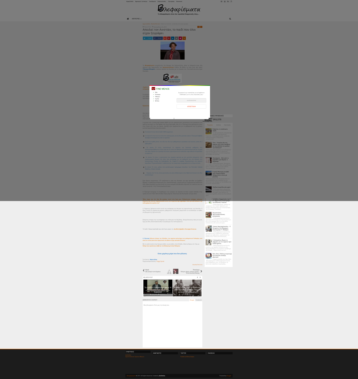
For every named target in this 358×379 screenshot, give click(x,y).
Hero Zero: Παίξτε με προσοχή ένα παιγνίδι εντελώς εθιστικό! (222, 255)
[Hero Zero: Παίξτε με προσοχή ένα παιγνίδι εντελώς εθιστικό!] (209, 256)
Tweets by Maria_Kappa (187, 356)
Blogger (229, 375)
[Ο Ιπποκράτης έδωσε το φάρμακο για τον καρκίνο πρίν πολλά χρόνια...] (209, 242)
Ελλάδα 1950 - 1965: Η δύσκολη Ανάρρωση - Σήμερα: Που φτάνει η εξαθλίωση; (187, 289)
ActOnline (128, 355)
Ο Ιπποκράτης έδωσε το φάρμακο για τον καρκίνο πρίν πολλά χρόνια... (222, 241)
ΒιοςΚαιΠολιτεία (197, 264)
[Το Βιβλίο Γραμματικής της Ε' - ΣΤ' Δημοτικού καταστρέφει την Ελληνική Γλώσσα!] (209, 201)
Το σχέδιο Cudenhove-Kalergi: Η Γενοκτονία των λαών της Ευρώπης (157, 289)
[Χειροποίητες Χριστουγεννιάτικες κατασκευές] (209, 215)
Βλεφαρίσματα (131, 375)
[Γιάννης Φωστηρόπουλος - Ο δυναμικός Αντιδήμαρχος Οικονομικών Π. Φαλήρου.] (209, 229)
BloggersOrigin (209, 121)
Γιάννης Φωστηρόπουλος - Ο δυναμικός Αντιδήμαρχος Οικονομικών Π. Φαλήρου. (222, 228)
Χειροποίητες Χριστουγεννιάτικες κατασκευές (219, 214)
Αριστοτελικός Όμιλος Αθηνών (134, 356)
